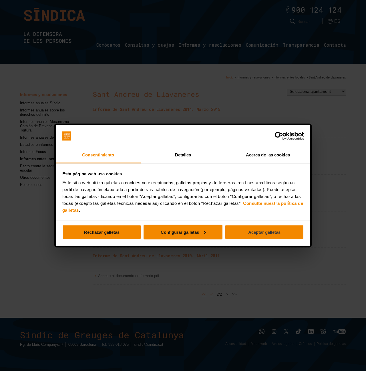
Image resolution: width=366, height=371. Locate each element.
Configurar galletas (180, 231)
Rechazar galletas (102, 231)
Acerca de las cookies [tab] (268, 154)
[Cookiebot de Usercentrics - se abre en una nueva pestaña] (279, 136)
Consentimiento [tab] (98, 154)
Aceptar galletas (264, 231)
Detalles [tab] (183, 154)
